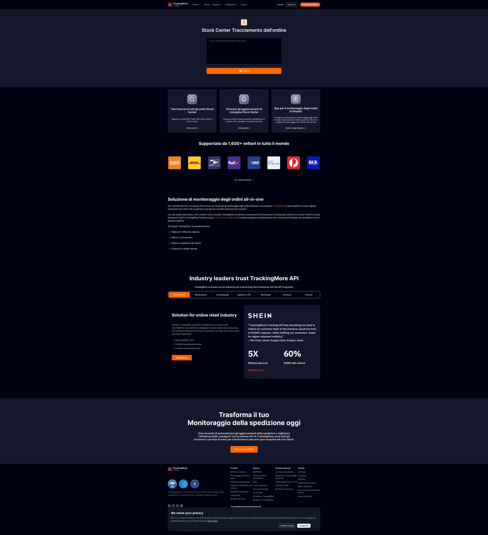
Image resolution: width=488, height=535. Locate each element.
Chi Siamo (302, 472)
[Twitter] (177, 505)
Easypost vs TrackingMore (263, 500)
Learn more (182, 357)
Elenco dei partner (305, 486)
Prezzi (243, 4)
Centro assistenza (260, 485)
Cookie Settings (286, 526)
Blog (255, 482)
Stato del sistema (305, 496)
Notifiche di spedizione (239, 492)
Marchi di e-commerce (284, 489)
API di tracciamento (238, 472)
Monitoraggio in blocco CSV (286, 482)
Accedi (280, 4)
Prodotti (195, 4)
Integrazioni (235, 495)
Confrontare (258, 493)
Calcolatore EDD (282, 485)
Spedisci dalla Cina (238, 499)
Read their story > (256, 370)
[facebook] (173, 505)
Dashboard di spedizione (240, 482)
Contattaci (302, 475)
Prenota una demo (244, 449)
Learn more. (212, 521)
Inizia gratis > (192, 128)
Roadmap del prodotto (307, 483)
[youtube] (181, 505)
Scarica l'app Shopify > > (296, 128)
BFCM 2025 (257, 472)
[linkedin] (169, 505)
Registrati (291, 4)
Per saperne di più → (244, 180)
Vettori (207, 4)
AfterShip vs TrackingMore (263, 496)
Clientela (301, 479)
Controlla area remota (284, 472)
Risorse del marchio (260, 489)
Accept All (304, 526)
